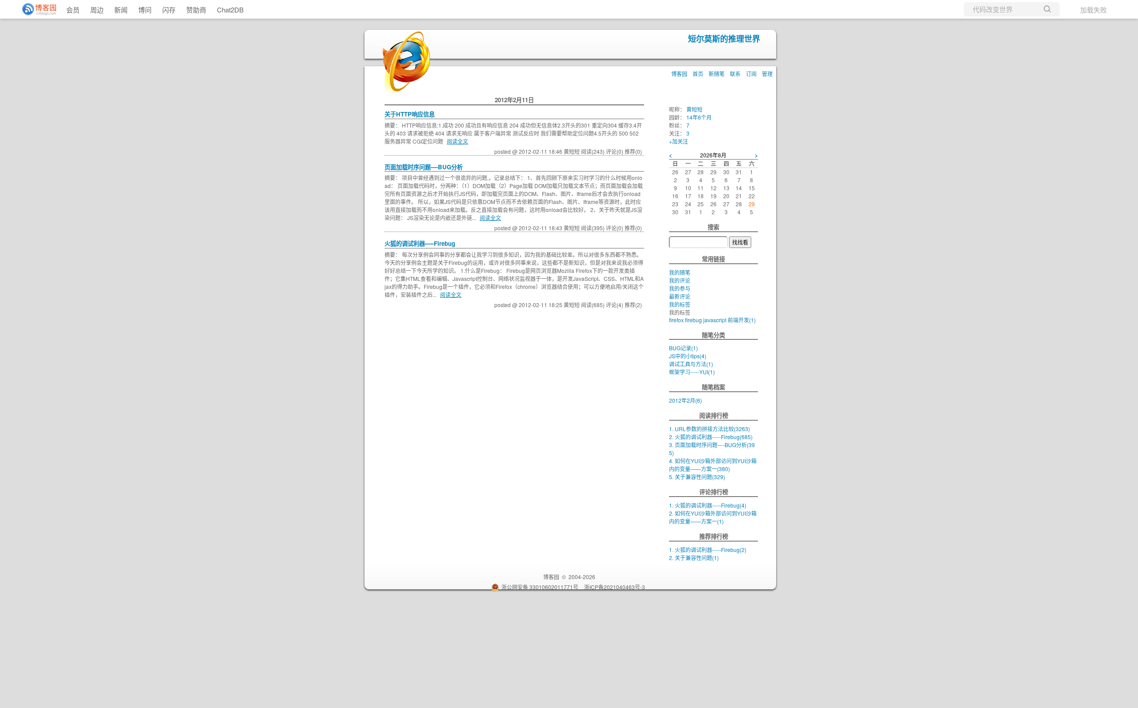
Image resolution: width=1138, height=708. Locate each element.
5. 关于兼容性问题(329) (697, 476)
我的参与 (679, 288)
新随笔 (717, 73)
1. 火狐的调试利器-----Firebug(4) (707, 505)
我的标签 (679, 304)
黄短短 (694, 109)
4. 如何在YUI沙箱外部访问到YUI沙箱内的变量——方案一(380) (713, 464)
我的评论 (679, 280)
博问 (145, 9)
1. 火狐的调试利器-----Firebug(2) (707, 549)
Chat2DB (230, 9)
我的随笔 (679, 272)
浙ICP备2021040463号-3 (614, 587)
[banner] (35, 9)
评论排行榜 (713, 492)
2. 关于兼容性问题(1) (694, 557)
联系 (735, 73)
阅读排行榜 (713, 415)
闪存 (169, 9)
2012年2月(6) (685, 400)
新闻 (121, 9)
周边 (97, 9)
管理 (767, 73)
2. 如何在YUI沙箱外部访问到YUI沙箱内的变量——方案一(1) (713, 517)
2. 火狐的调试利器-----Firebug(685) (711, 436)
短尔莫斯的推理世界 (724, 38)
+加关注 (678, 141)
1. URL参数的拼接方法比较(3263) (709, 428)
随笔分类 (713, 335)
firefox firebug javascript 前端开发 (712, 320)
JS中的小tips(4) (687, 356)
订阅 (751, 73)
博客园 (679, 73)
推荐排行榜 (713, 536)
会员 (73, 9)
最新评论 (679, 296)
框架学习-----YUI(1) (692, 372)
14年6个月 (699, 117)
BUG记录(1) (683, 348)
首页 (698, 73)
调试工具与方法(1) (691, 364)
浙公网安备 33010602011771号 (539, 587)
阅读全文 (457, 141)
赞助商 (196, 9)
